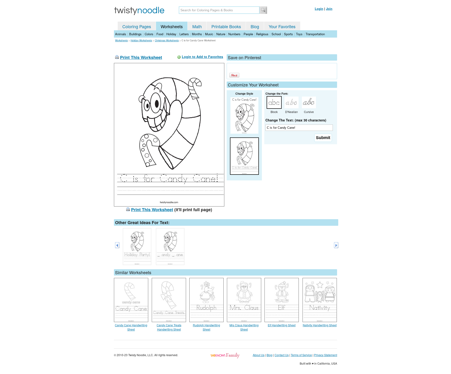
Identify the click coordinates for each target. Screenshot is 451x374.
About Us (258, 355)
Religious (262, 34)
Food (159, 34)
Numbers (234, 34)
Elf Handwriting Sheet (281, 325)
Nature (220, 34)
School (276, 34)
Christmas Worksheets (167, 40)
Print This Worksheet (141, 57)
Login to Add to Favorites (202, 56)
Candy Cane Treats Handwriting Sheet (169, 327)
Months (197, 34)
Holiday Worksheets (141, 40)
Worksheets (172, 26)
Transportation (315, 34)
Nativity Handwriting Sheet (320, 325)
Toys (299, 34)
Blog (255, 26)
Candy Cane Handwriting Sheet (131, 327)
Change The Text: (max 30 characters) (295, 120)
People (248, 34)
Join (329, 8)
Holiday (171, 34)
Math (197, 26)
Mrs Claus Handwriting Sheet (244, 327)
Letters (184, 34)
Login (319, 8)
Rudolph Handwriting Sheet (206, 327)
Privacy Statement (325, 355)
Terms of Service (301, 355)
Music (209, 34)
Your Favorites (282, 26)
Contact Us (282, 355)
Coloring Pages (136, 26)
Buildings (135, 34)
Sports (288, 34)
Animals (120, 34)
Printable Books (226, 26)
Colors (149, 34)
